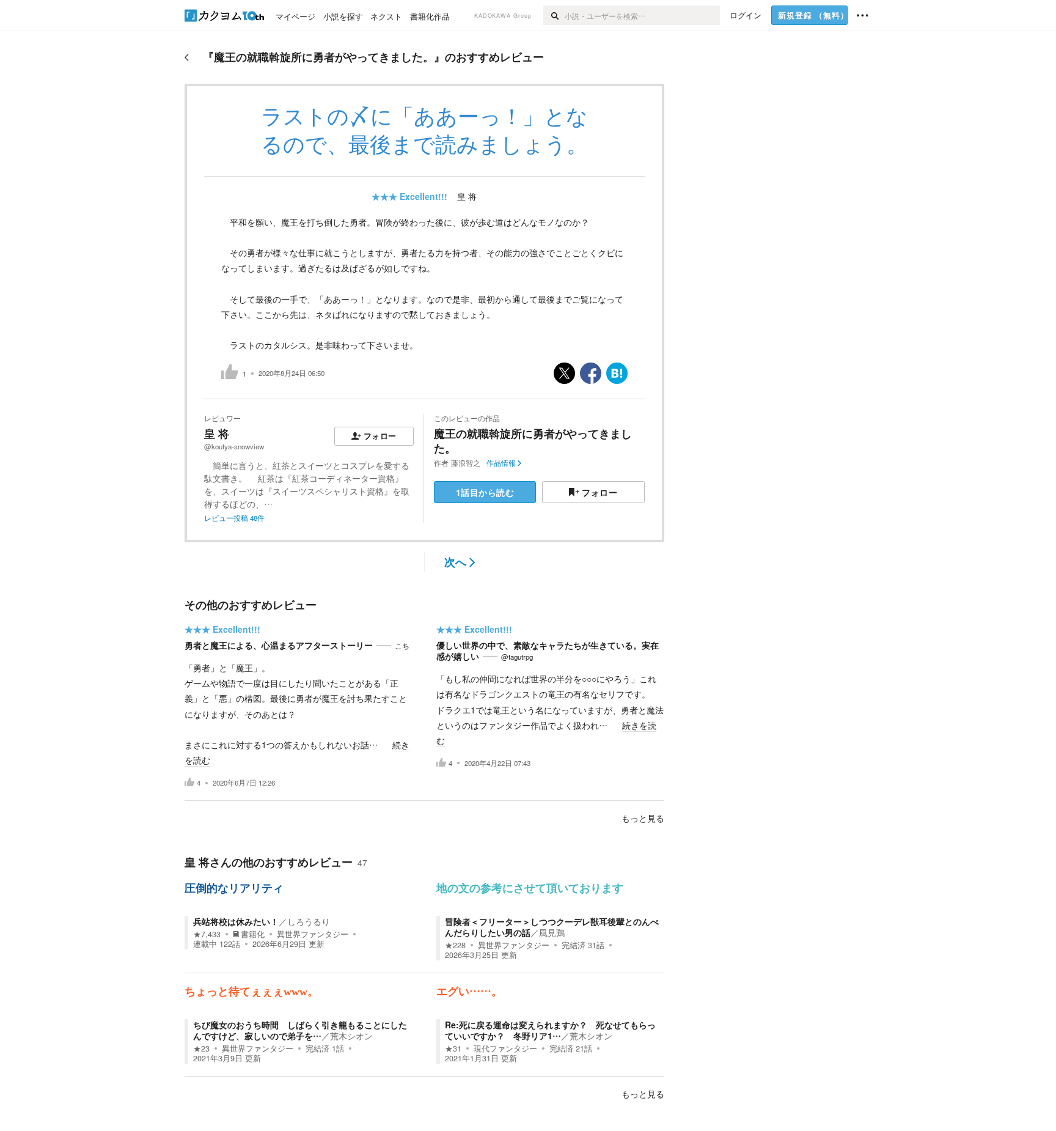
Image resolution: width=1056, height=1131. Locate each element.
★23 (201, 1048)
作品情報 (501, 463)
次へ (455, 562)
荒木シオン (351, 1036)
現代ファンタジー (505, 1048)
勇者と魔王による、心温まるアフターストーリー (279, 645)
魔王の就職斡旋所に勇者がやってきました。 (533, 440)
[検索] (554, 15)
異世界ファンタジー (312, 934)
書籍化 (253, 934)
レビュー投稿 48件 (234, 518)
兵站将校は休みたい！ (236, 921)
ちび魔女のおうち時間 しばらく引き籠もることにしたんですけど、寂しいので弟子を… (300, 1030)
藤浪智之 (465, 463)
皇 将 (467, 196)
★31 (453, 1048)
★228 (455, 945)
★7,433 (207, 934)
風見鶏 (552, 932)
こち (402, 645)
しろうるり (308, 921)
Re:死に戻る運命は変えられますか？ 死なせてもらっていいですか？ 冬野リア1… (550, 1030)
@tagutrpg (517, 656)
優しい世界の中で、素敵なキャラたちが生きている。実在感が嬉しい (547, 650)
